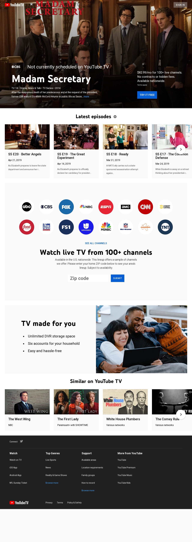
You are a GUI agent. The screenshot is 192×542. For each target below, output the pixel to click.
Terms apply (142, 85)
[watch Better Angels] (27, 137)
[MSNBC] (106, 227)
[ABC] (27, 207)
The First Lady (68, 419)
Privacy (49, 502)
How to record (88, 483)
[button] (181, 149)
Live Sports (51, 460)
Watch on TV (16, 460)
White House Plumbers (123, 419)
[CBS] (16, 66)
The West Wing (19, 419)
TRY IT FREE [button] (147, 94)
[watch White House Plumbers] (125, 402)
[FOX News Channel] (46, 227)
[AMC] (126, 207)
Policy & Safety (74, 502)
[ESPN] (106, 207)
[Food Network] (27, 227)
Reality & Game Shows (56, 475)
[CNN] (145, 207)
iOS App (13, 467)
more (86, 96)
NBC (10, 425)
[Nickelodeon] (145, 227)
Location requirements (92, 467)
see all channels (96, 243)
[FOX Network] (66, 207)
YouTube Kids (124, 483)
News (48, 467)
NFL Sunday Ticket (18, 483)
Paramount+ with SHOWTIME (72, 425)
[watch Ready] (125, 137)
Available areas (89, 460)
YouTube (122, 460)
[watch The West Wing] (27, 402)
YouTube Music (125, 475)
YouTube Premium (126, 467)
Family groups (88, 475)
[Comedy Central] (165, 207)
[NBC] (86, 207)
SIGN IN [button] (180, 5)
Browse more (52, 483)
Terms (60, 502)
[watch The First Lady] (76, 402)
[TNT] (165, 227)
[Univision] (86, 227)
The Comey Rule (167, 419)
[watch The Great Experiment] (76, 137)
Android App (15, 475)
